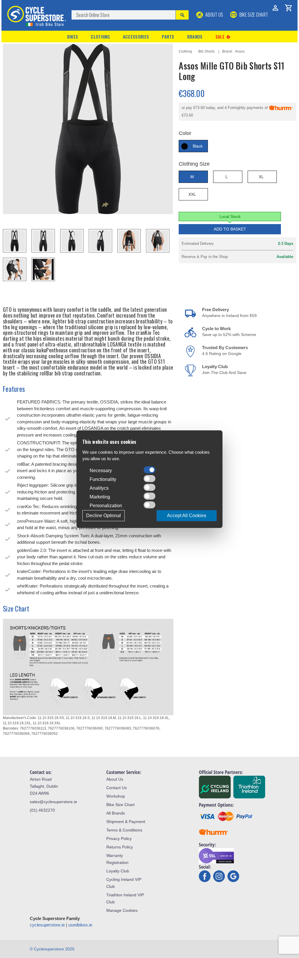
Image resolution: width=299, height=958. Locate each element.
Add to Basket (230, 229)
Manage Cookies (122, 910)
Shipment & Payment (125, 821)
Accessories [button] (136, 36)
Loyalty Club (117, 871)
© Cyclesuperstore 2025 (52, 949)
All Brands (115, 813)
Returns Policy (119, 847)
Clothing (185, 51)
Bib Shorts (206, 51)
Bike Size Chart (120, 804)
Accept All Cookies (186, 515)
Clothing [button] (100, 36)
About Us (213, 14)
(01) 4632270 (42, 810)
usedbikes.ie (80, 924)
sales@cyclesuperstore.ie (53, 801)
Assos (240, 51)
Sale (223, 36)
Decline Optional (103, 515)
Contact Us (116, 787)
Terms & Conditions (124, 830)
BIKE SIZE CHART (253, 14)
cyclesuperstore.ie (47, 924)
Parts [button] (168, 36)
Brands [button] (195, 36)
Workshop (115, 796)
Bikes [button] (72, 36)
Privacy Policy (119, 838)
